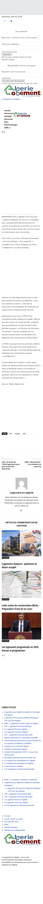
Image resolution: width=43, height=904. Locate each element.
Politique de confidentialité (14, 830)
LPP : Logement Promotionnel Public (18, 735)
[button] (5, 105)
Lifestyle (7, 890)
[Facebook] (4, 21)
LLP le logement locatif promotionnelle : (19, 769)
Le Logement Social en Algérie (16, 732)
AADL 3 (7, 128)
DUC (24, 433)
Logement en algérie (21, 492)
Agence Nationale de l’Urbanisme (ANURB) (21, 738)
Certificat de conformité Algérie (16, 746)
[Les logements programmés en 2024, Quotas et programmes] (21, 626)
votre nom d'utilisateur (10, 44)
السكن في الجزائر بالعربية (13, 819)
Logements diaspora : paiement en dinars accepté (19, 565)
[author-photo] (21, 489)
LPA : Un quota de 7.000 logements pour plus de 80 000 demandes (11, 465)
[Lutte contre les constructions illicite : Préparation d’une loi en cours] (21, 584)
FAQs (6, 824)
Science (7, 893)
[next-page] (4, 655)
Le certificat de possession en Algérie (18, 763)
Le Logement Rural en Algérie (15, 729)
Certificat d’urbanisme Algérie (15, 749)
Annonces (8, 119)
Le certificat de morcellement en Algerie (19, 760)
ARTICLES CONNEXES (17, 522)
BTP (10, 433)
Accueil (7, 110)
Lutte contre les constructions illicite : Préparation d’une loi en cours (20, 607)
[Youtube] (11, 21)
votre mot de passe (9, 52)
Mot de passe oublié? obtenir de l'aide (16, 57)
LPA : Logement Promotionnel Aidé (17, 726)
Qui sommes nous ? (11, 822)
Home (6, 884)
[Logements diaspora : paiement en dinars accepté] (21, 543)
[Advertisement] (21, 273)
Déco (6, 122)
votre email (6, 78)
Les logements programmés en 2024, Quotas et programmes (20, 648)
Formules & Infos (11, 113)
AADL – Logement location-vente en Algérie (21, 723)
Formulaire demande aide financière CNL (20, 758)
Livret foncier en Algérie (13, 766)
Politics (7, 887)
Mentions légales (8, 59)
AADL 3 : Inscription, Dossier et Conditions (20, 780)
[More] (35, 447)
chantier (17, 433)
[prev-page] (2, 655)
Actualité (8, 116)
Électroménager (10, 125)
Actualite (5, 557)
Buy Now (7, 896)
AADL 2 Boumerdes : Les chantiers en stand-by (33, 464)
